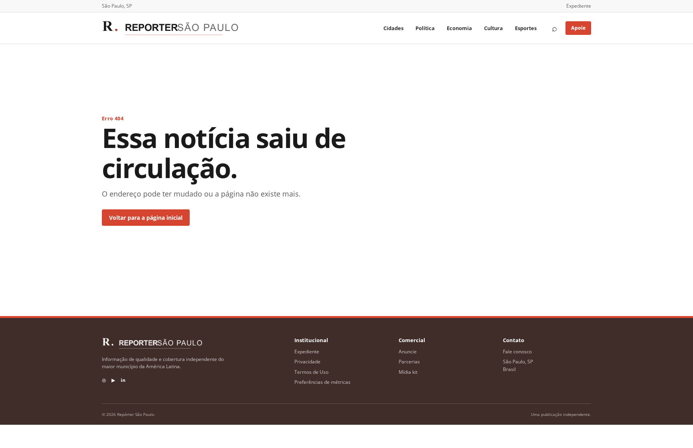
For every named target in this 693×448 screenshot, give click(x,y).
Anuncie (408, 351)
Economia (459, 28)
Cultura (493, 28)
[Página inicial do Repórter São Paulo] (170, 28)
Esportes (526, 28)
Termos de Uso (311, 372)
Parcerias (409, 361)
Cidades (393, 28)
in (123, 380)
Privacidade (307, 361)
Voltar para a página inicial (145, 217)
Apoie (578, 27)
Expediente (578, 6)
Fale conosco (517, 351)
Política (425, 28)
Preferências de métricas (322, 382)
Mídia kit (408, 372)
